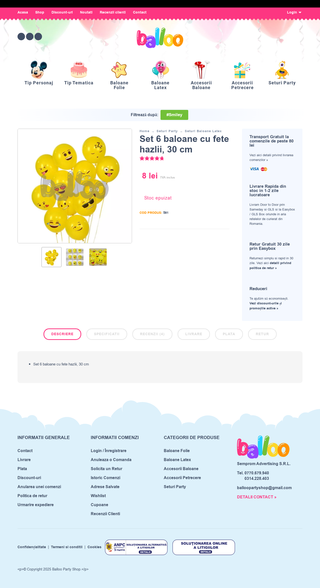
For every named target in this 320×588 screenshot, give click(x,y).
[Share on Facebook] (203, 236)
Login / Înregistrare (108, 451)
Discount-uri (62, 12)
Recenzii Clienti (105, 514)
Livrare (193, 334)
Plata (229, 334)
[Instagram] (30, 36)
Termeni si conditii (66, 547)
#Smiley (174, 115)
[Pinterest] (38, 36)
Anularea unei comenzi (39, 487)
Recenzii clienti (113, 12)
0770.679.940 (256, 473)
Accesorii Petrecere (182, 478)
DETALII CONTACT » (256, 497)
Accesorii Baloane (181, 469)
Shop (39, 12)
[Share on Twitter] (210, 236)
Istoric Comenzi (105, 478)
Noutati (86, 12)
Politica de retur (32, 496)
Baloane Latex (177, 460)
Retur (262, 334)
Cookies (95, 547)
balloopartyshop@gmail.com (264, 488)
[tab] (62, 335)
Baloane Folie (177, 451)
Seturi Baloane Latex (203, 131)
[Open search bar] (271, 36)
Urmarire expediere (36, 505)
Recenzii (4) (152, 334)
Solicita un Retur (106, 469)
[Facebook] (21, 36)
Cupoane (99, 505)
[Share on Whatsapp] (226, 236)
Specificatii (107, 334)
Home (145, 131)
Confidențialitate (32, 547)
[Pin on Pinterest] (218, 236)
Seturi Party (167, 131)
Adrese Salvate (105, 487)
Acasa (23, 12)
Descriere (62, 334)
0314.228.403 (256, 478)
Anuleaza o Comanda (111, 460)
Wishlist (98, 496)
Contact (139, 12)
